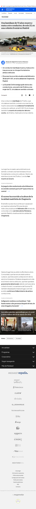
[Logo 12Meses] (18, 445)
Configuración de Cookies (18, 477)
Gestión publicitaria (18, 482)
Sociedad (21, 13)
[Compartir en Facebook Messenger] (29, 95)
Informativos (10, 338)
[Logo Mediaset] (18, 374)
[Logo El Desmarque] (18, 404)
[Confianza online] (18, 503)
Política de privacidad (18, 475)
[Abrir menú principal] (33, 9)
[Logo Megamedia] (19, 495)
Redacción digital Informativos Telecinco (17, 61)
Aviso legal (18, 470)
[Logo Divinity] (18, 399)
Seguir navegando (8, 361)
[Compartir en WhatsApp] (22, 95)
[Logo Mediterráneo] (18, 462)
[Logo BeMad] (18, 428)
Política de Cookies (18, 480)
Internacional (29, 13)
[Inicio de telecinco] (2, 9)
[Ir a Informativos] (10, 9)
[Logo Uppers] (18, 434)
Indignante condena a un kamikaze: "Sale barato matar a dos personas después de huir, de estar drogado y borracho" (18, 303)
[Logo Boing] (18, 416)
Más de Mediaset (8, 366)
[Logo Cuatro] (18, 393)
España (10, 13)
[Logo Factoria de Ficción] (18, 410)
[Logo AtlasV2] (18, 451)
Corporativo (6, 357)
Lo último (4, 13)
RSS (18, 484)
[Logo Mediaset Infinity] (18, 381)
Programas (5, 352)
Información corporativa (18, 473)
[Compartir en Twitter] (25, 95)
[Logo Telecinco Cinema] (18, 439)
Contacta (18, 486)
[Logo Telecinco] (18, 387)
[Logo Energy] (18, 422)
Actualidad (5, 348)
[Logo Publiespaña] (18, 457)
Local (15, 13)
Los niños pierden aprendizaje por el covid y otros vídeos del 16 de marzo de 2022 (17, 313)
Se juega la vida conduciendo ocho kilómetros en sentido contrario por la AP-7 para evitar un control (17, 188)
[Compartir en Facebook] (33, 95)
